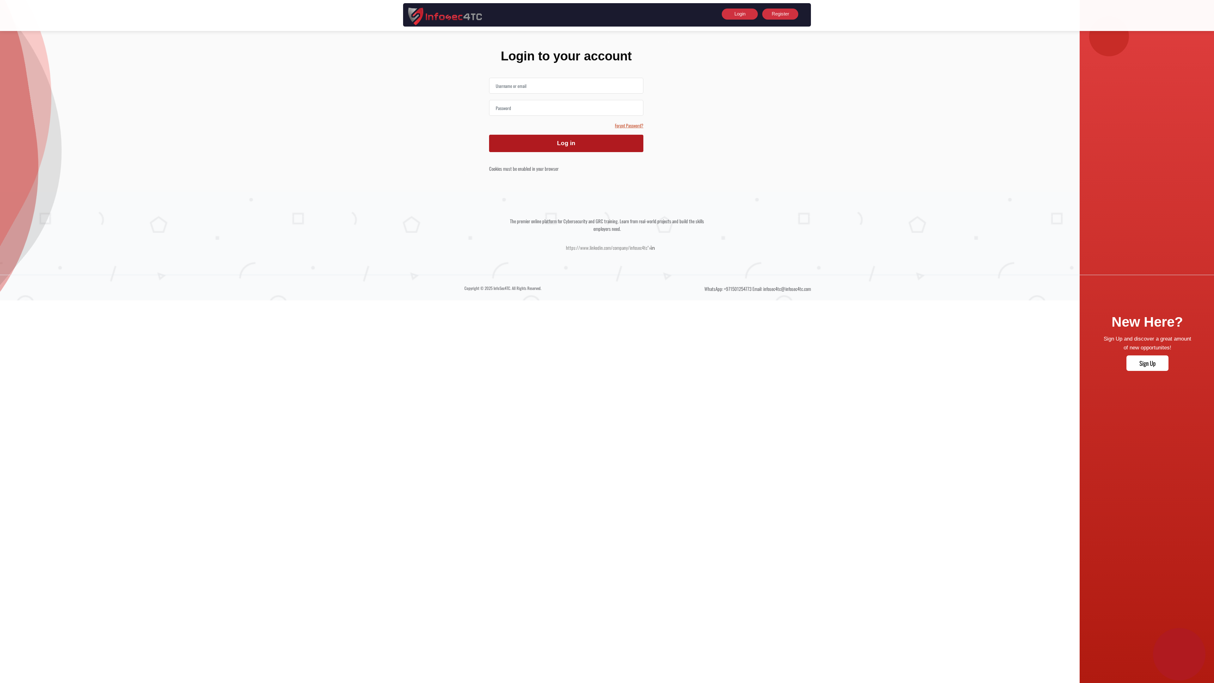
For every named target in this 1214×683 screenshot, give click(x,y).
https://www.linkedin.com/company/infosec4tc (606, 247)
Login (739, 13)
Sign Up (1147, 363)
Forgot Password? (629, 125)
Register (780, 13)
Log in (566, 143)
